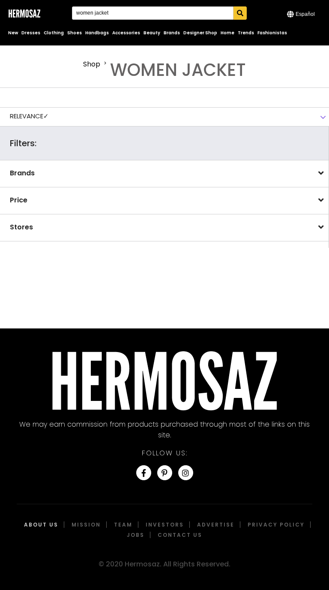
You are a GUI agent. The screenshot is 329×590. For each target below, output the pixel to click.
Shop (91, 64)
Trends (246, 33)
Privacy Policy (276, 524)
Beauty (152, 33)
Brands (172, 33)
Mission (86, 524)
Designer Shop (200, 33)
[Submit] (240, 13)
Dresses (30, 33)
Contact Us (180, 535)
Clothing (54, 33)
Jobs (135, 535)
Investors (165, 524)
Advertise (215, 524)
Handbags (97, 33)
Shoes (74, 33)
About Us (41, 524)
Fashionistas (272, 33)
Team (123, 524)
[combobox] (169, 115)
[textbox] (169, 115)
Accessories (126, 33)
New (13, 33)
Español (305, 14)
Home (227, 33)
